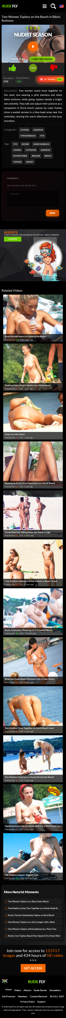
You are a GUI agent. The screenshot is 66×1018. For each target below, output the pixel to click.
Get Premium (8, 996)
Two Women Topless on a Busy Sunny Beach (28, 901)
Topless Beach (28, 135)
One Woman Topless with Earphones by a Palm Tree (32, 929)
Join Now (12, 239)
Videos (17, 990)
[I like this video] (12, 67)
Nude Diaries (40, 990)
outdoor (31, 150)
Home (8, 989)
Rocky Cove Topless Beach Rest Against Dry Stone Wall (34, 936)
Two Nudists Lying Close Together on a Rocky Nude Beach (35, 908)
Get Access (33, 968)
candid (17, 150)
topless (17, 162)
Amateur (38, 130)
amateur (45, 150)
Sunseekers (55, 990)
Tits (42, 135)
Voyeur (25, 130)
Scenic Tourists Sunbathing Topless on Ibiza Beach (31, 915)
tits (15, 144)
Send (52, 213)
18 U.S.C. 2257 (57, 996)
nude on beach (41, 144)
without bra (20, 156)
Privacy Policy (28, 1001)
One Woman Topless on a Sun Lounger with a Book (31, 922)
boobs (25, 144)
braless (36, 156)
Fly (10, 6)
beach (48, 156)
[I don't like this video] (53, 67)
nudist (29, 162)
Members (22, 996)
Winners (51, 79)
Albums (27, 990)
